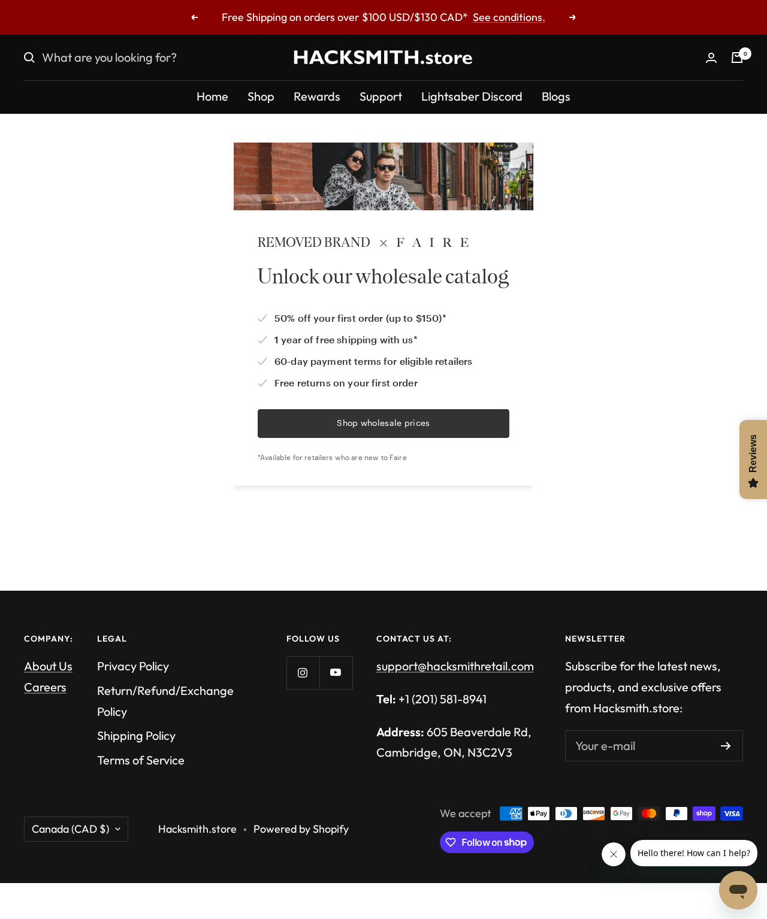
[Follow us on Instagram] (302, 672)
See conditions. (509, 17)
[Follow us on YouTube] (335, 672)
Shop (260, 96)
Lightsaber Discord (472, 96)
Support (381, 96)
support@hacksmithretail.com (455, 665)
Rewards (317, 96)
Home (212, 96)
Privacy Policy (133, 665)
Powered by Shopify (301, 829)
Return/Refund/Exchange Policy (165, 701)
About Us (48, 665)
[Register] (726, 746)
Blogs (556, 96)
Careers (45, 686)
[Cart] (737, 57)
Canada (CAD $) (70, 829)
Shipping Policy (136, 735)
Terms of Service (141, 759)
